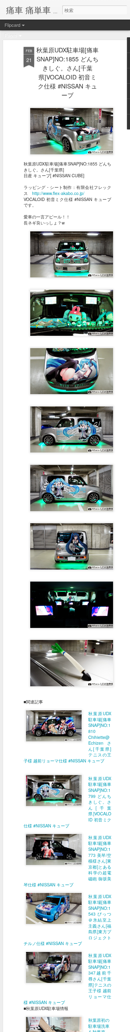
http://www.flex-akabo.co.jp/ (58, 193)
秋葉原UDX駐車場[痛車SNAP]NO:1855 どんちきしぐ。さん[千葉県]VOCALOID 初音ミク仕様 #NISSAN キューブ (67, 72)
